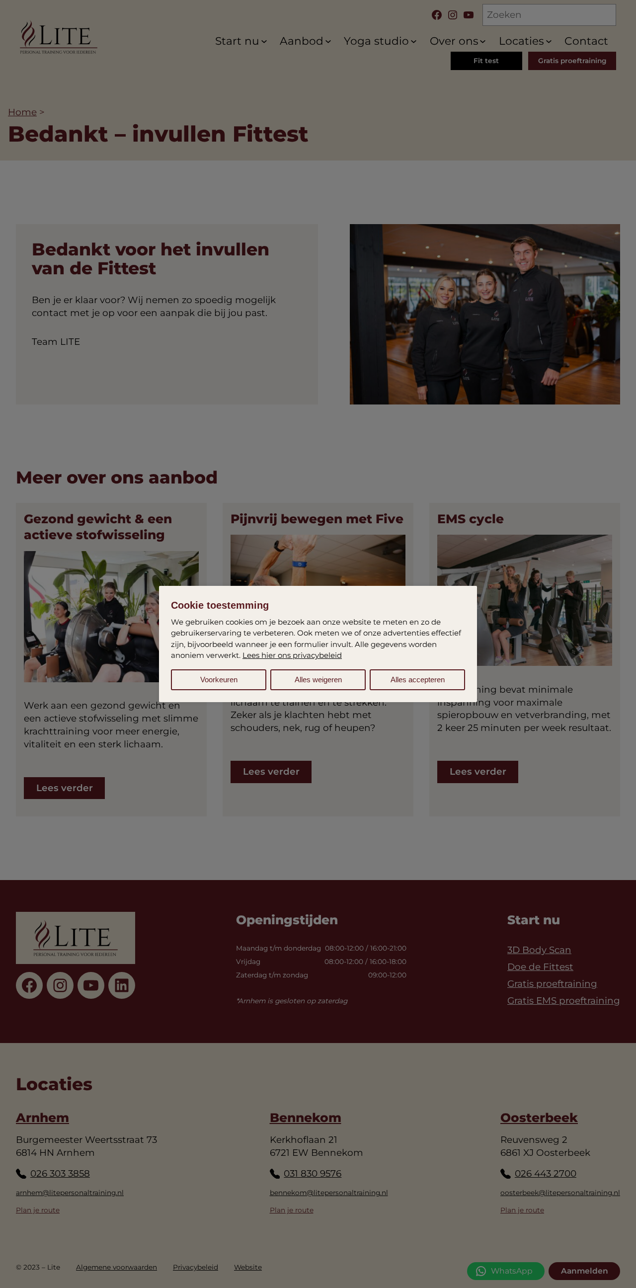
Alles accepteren (418, 679)
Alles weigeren (318, 679)
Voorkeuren (219, 679)
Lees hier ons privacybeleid (292, 655)
